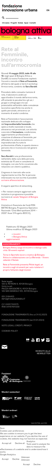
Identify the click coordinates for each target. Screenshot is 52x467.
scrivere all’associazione (12, 180)
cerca (3, 17)
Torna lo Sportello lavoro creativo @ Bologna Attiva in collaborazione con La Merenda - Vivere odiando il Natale (26, 257)
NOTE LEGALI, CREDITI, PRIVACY (17, 325)
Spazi (26, 23)
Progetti (14, 23)
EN (48, 10)
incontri (17, 234)
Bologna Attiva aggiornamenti (16, 238)
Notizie (20, 23)
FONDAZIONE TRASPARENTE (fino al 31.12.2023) (24, 314)
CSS (45, 423)
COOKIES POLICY (10, 331)
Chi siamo (5, 23)
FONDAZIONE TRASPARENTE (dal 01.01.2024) (23, 320)
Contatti (32, 23)
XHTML (37, 423)
